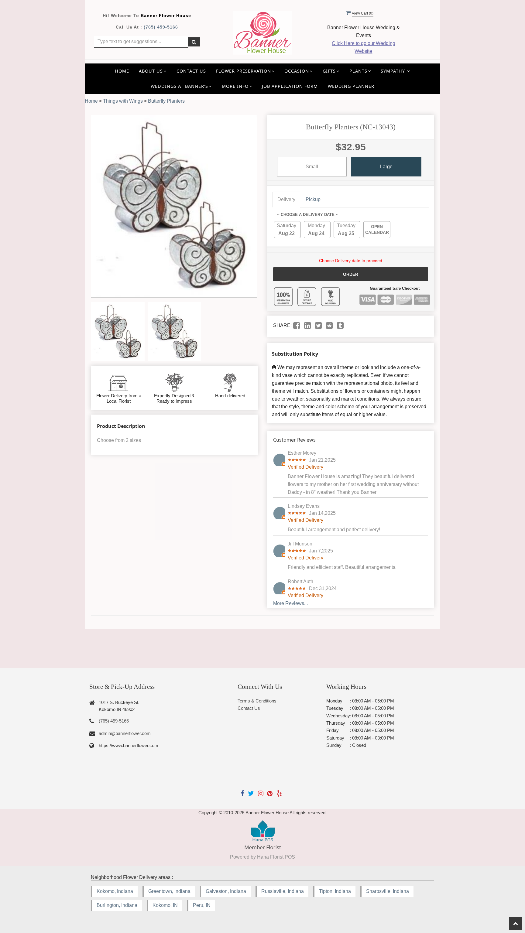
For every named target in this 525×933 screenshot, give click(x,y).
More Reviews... (290, 603)
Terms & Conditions (257, 700)
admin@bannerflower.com (125, 733)
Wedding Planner (351, 86)
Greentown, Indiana (169, 891)
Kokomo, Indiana (115, 891)
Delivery (286, 199)
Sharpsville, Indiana (387, 891)
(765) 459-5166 (161, 27)
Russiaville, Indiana (282, 891)
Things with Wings (123, 101)
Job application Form (290, 86)
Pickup (313, 199)
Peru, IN (202, 905)
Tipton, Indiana (335, 891)
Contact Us (191, 71)
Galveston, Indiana (226, 891)
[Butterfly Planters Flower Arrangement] (118, 331)
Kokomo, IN (165, 905)
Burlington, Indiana (117, 905)
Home (122, 71)
